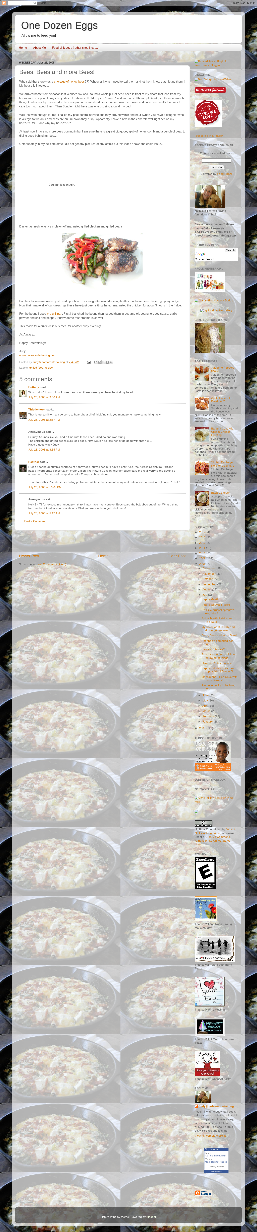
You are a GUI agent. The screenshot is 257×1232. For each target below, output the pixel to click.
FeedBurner (224, 173)
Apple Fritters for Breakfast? (222, 400)
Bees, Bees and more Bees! (219, 635)
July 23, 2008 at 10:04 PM (44, 487)
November (209, 573)
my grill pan (54, 313)
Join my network (216, 1166)
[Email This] (96, 362)
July (205, 594)
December (209, 568)
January (207, 721)
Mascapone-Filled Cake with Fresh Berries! (220, 678)
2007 (202, 728)
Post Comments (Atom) (51, 564)
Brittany (33, 387)
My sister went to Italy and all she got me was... (218, 629)
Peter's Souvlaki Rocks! (216, 604)
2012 (202, 542)
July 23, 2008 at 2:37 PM (44, 419)
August (207, 589)
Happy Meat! (210, 599)
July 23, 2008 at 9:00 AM (44, 397)
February (208, 716)
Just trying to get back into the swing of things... (218, 656)
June (205, 695)
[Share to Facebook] (107, 362)
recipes (223, 1162)
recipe (49, 367)
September (209, 584)
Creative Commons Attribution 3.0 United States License (212, 840)
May (205, 700)
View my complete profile (210, 1135)
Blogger (151, 1216)
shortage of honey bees (69, 81)
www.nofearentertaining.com (37, 355)
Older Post (176, 556)
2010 (202, 553)
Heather (33, 461)
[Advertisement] (102, 542)
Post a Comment (35, 521)
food (207, 1162)
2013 (202, 537)
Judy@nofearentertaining (216, 1106)
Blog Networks (216, 1171)
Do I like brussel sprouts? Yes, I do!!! (218, 611)
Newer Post (29, 556)
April (205, 705)
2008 (202, 563)
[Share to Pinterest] (111, 362)
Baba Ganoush (220, 492)
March (206, 711)
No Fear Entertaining (215, 1155)
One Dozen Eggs (59, 25)
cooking (214, 1162)
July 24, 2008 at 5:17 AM (44, 513)
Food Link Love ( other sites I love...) (76, 47)
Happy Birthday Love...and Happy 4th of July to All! (218, 670)
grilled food (36, 367)
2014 (202, 532)
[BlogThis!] (100, 362)
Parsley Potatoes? (213, 649)
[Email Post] (88, 362)
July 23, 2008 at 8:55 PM (44, 449)
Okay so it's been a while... (219, 663)
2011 (202, 548)
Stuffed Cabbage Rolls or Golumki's (222, 464)
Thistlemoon (37, 409)
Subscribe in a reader (209, 135)
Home (23, 47)
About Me (39, 47)
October (207, 578)
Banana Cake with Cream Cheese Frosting (222, 432)
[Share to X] (103, 362)
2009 (202, 558)
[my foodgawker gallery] (216, 310)
